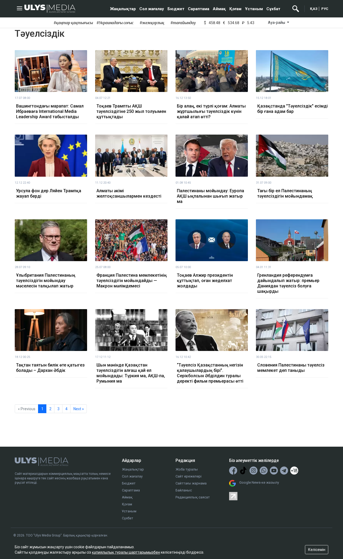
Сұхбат (273, 8)
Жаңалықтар (123, 8)
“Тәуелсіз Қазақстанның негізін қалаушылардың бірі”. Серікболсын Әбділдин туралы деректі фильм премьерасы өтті (210, 373)
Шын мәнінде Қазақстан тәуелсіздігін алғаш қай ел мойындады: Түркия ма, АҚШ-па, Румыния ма (130, 373)
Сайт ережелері (189, 476)
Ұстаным (254, 8)
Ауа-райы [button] (277, 22)
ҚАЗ (314, 9)
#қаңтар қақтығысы (73, 22)
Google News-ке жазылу (259, 482)
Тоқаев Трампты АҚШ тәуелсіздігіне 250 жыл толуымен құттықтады (131, 111)
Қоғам (235, 8)
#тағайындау (183, 22)
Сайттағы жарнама (191, 483)
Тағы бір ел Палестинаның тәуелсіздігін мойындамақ (285, 193)
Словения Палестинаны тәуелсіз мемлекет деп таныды (291, 367)
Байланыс (184, 490)
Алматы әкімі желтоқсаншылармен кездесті (128, 193)
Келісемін (316, 549)
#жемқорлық (152, 22)
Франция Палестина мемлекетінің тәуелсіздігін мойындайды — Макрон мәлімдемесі (131, 280)
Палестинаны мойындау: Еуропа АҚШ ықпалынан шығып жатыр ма (210, 196)
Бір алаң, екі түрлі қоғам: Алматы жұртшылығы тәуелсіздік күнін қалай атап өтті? (211, 111)
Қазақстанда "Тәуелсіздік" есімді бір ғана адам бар (292, 108)
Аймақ (219, 8)
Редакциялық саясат (193, 497)
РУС (324, 9)
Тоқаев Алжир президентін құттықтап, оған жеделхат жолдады (205, 280)
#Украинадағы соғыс (114, 22)
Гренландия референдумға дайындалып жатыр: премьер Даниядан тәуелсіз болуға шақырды (288, 283)
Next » (78, 409)
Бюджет (175, 8)
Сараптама (198, 8)
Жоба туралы (187, 469)
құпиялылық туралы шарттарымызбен (126, 552)
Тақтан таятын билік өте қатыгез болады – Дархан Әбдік (50, 367)
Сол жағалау (151, 8)
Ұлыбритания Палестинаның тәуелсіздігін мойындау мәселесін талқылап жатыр (45, 280)
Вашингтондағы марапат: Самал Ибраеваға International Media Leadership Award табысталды (50, 111)
